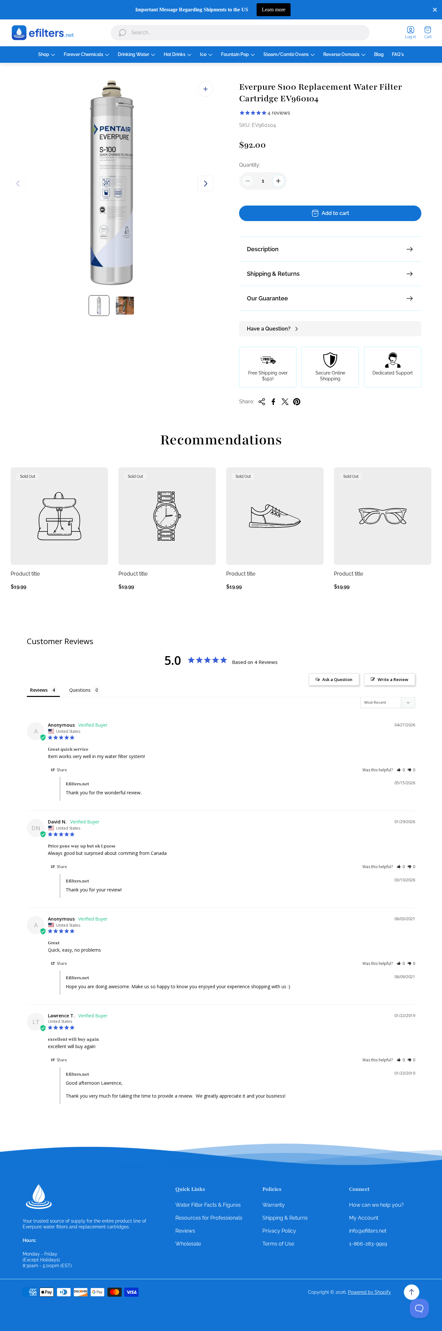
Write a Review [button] (393, 679)
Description (263, 249)
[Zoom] (205, 89)
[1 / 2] (99, 305)
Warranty (273, 1205)
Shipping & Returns (273, 273)
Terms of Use (278, 1244)
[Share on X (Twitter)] (285, 402)
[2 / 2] (125, 305)
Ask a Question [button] (337, 679)
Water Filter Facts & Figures (208, 1205)
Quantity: (249, 165)
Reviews (185, 1231)
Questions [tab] (80, 690)
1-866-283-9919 (368, 1244)
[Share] (262, 402)
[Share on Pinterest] (297, 402)
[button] (400, 770)
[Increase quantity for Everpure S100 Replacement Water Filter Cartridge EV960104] (278, 181)
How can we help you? (376, 1205)
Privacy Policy (279, 1231)
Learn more (273, 9)
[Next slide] (205, 183)
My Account (363, 1218)
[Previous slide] (18, 183)
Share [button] (61, 770)
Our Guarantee (267, 298)
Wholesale (188, 1244)
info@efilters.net (367, 1231)
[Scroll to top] (411, 1292)
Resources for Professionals (208, 1218)
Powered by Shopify (369, 1292)
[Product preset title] (59, 516)
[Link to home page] (39, 1196)
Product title (25, 574)
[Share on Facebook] (273, 402)
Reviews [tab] (39, 690)
